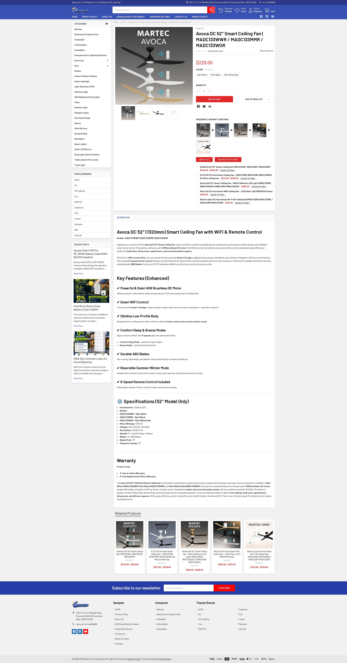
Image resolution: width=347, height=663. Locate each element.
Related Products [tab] (128, 513)
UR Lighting (79, 191)
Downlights (79, 50)
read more (78, 273)
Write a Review (266, 50)
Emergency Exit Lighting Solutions (90, 55)
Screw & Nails (80, 133)
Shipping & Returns (160, 16)
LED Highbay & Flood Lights (87, 97)
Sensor (77, 123)
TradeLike (78, 207)
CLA (76, 196)
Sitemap (119, 643)
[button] (254, 99)
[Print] (209, 106)
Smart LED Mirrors (82, 149)
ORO (76, 229)
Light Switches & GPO (84, 86)
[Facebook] (261, 16)
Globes (77, 71)
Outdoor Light (81, 107)
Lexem (77, 218)
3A (75, 185)
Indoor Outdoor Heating (85, 76)
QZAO (76, 179)
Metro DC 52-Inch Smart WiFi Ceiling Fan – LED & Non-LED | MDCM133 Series (236, 191)
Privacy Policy (89, 16)
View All (77, 235)
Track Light (79, 165)
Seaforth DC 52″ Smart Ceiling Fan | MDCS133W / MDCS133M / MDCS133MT (235, 167)
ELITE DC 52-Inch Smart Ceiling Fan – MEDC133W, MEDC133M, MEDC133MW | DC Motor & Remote (162, 555)
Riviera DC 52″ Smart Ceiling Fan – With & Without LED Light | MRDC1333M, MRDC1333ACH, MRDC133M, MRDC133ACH (194, 556)
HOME (74, 16)
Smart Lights (80, 144)
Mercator (78, 224)
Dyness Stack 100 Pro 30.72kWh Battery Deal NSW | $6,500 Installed (90, 254)
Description (123, 217)
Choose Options (227, 170)
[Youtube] (272, 16)
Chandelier (79, 39)
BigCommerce (134, 659)
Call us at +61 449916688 (86, 624)
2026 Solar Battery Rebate (131, 16)
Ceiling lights (80, 45)
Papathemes (165, 659)
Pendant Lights (81, 113)
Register (258, 11)
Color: (204, 69)
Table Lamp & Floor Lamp (86, 159)
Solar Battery (80, 128)
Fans (76, 65)
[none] (154, 66)
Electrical (79, 60)
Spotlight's (79, 139)
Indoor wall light (81, 81)
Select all (204, 159)
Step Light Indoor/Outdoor (87, 154)
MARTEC (78, 202)
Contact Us (181, 16)
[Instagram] (267, 16)
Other (77, 102)
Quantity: (201, 85)
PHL (76, 213)
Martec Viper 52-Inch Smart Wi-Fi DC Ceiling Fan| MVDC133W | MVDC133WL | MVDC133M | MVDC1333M (259, 555)
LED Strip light (81, 92)
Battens (78, 29)
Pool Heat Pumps (82, 118)
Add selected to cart (228, 159)
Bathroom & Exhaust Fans (86, 34)
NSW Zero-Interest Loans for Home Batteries (90, 360)
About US (107, 16)
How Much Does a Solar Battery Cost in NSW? (87, 307)
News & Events (199, 16)
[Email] (204, 106)
